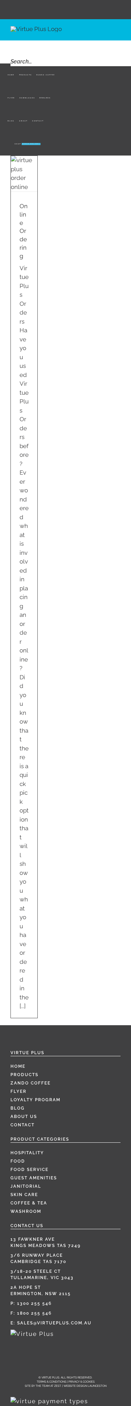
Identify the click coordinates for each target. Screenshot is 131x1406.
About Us (23, 1116)
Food (17, 1161)
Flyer (18, 1091)
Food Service (29, 1169)
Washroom (25, 1211)
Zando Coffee (30, 1083)
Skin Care (24, 1194)
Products (24, 1074)
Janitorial (25, 1186)
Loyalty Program (35, 1099)
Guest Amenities (33, 1178)
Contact (22, 1124)
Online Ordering (24, 231)
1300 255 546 (34, 1303)
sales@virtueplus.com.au (54, 1323)
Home (18, 1066)
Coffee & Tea (28, 1203)
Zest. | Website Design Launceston (80, 1386)
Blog (17, 1108)
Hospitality (27, 1152)
